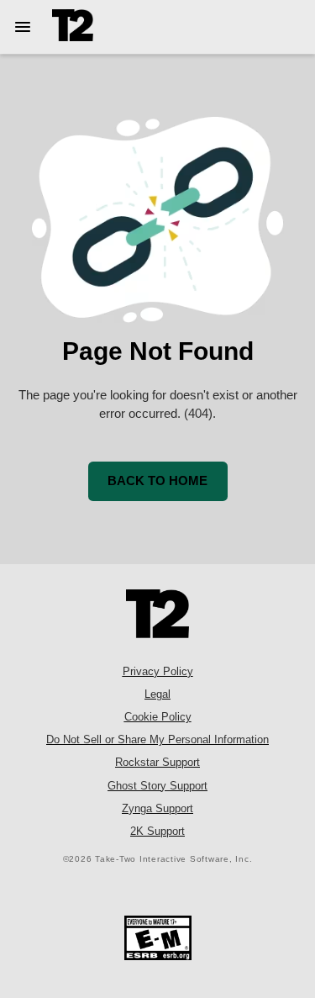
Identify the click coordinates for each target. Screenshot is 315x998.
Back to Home (157, 480)
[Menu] (26, 27)
